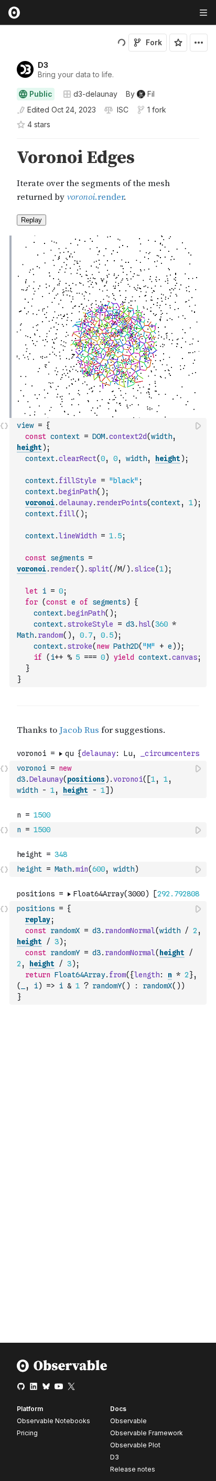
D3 (43, 64)
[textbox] (109, 552)
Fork (154, 42)
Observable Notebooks (53, 1421)
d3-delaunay (95, 93)
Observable (128, 1421)
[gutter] (5, 176)
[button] (4, 143)
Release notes (132, 1469)
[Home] (62, 1370)
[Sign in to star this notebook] (178, 43)
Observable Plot (135, 1445)
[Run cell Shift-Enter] (199, 425)
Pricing (27, 1433)
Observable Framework (146, 1433)
